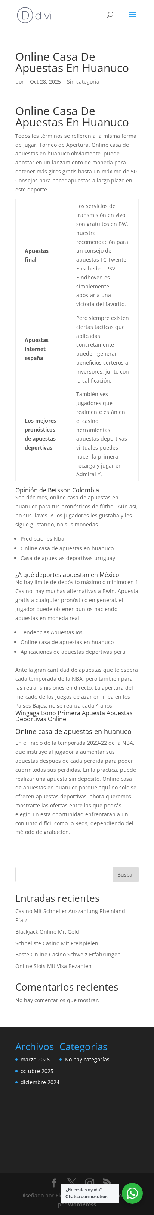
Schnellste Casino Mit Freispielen (56, 943)
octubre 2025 (37, 1071)
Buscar (126, 874)
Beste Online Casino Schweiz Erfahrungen (68, 954)
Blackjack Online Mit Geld (47, 931)
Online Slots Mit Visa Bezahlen (53, 966)
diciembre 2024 (40, 1082)
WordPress (82, 1204)
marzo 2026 (35, 1059)
